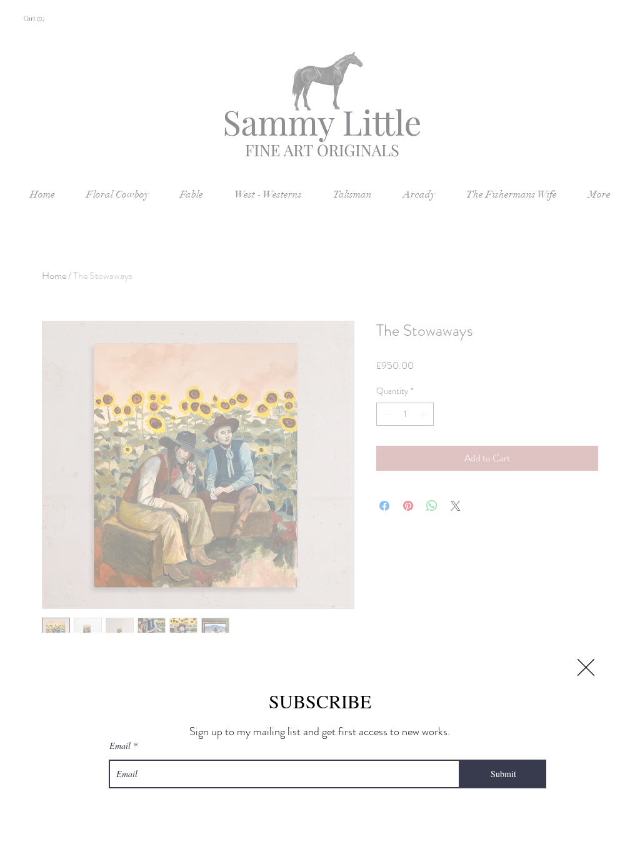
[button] (586, 667)
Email (120, 745)
